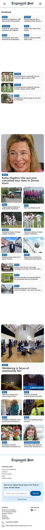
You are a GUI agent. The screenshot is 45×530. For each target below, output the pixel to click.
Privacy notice (22, 499)
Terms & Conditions (9, 470)
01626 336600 (13, 522)
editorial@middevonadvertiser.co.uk (18, 526)
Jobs (3, 476)
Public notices (7, 478)
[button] (4, 3)
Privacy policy (7, 474)
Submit (36, 493)
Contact (4, 472)
